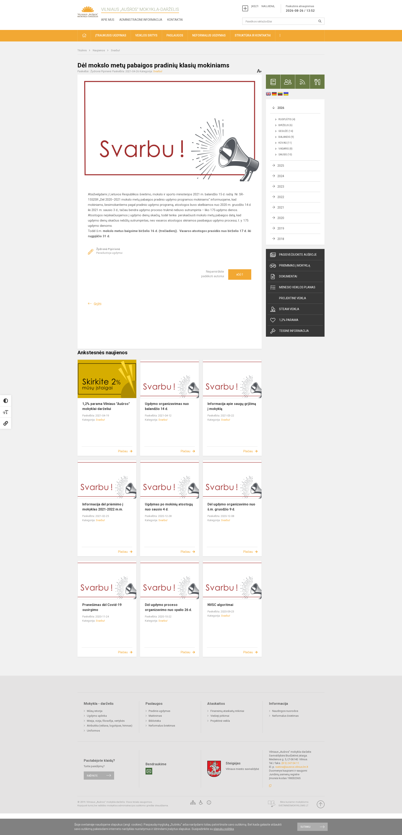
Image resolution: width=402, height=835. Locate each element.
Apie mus (107, 19)
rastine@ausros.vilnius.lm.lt (291, 766)
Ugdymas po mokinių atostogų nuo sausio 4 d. (169, 506)
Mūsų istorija (94, 711)
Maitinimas (155, 715)
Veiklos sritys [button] (146, 35)
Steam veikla (289, 309)
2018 (280, 239)
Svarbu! (115, 50)
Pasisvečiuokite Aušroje (298, 254)
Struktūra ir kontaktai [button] (253, 35)
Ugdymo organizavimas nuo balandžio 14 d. (167, 406)
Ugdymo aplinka (97, 715)
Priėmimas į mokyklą (294, 265)
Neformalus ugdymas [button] (209, 35)
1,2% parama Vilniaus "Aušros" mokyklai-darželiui (106, 406)
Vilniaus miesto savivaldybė (242, 769)
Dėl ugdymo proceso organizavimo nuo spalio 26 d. (168, 607)
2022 (280, 197)
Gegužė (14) (285, 131)
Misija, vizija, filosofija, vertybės (106, 720)
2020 (280, 218)
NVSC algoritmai (220, 605)
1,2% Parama (288, 320)
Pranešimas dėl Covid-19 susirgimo (101, 607)
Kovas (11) (285, 142)
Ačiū (239, 274)
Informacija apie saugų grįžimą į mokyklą (231, 406)
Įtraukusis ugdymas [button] (110, 35)
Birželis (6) (285, 125)
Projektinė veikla (292, 298)
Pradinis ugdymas (159, 711)
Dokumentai (288, 276)
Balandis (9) (286, 136)
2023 (280, 186)
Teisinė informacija (294, 330)
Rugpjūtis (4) (286, 119)
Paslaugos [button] (174, 35)
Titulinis (82, 50)
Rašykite (92, 775)
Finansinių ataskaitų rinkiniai (227, 711)
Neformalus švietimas (162, 725)
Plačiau (123, 451)
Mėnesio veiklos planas (297, 287)
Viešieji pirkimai (219, 715)
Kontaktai (175, 19)
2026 (280, 108)
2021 (280, 207)
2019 (280, 228)
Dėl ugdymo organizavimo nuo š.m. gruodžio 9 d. (231, 506)
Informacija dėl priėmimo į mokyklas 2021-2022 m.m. (102, 506)
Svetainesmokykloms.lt (293, 805)
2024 (280, 176)
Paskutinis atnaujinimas (300, 9)
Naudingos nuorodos (285, 711)
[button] (84, 35)
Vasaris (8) (285, 148)
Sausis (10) (285, 154)
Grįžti (97, 304)
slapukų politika (224, 829)
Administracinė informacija (140, 19)
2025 (280, 165)
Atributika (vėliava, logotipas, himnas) (109, 725)
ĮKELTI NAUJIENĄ (262, 6)
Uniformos (93, 730)
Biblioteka (155, 720)
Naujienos (99, 50)
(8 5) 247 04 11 (290, 763)
